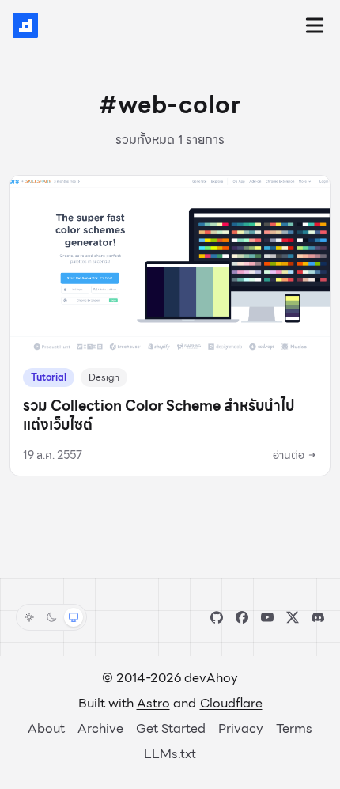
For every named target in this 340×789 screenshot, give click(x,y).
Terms (294, 728)
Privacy (240, 728)
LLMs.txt (170, 754)
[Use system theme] (73, 617)
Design (104, 377)
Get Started (171, 728)
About (46, 728)
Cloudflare (231, 703)
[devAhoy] (25, 25)
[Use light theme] (29, 617)
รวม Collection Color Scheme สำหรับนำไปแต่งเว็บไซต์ (158, 415)
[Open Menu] (314, 25)
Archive (100, 728)
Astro (153, 703)
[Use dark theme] (51, 617)
